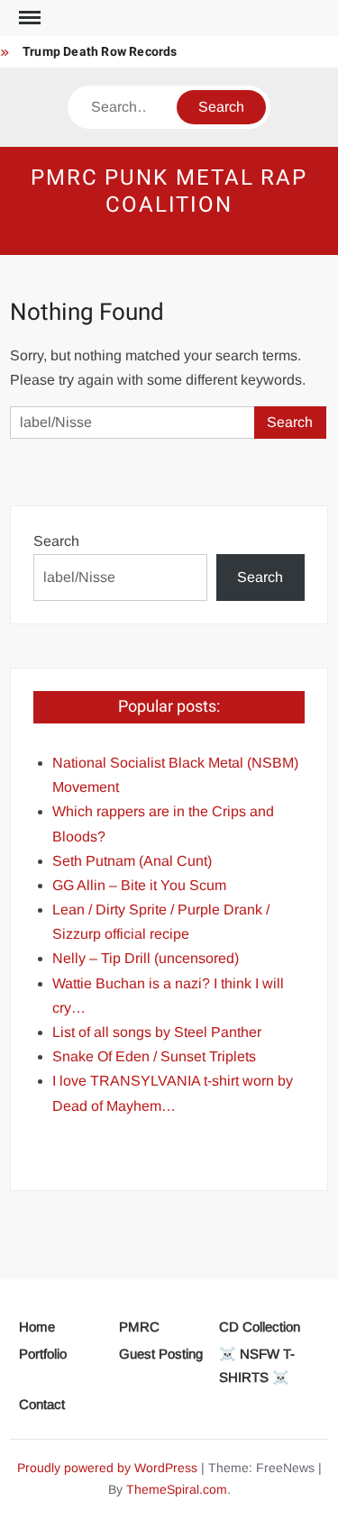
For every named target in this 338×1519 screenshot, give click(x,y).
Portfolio (43, 1353)
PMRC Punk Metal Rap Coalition (169, 191)
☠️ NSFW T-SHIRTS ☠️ (257, 1365)
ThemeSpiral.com (176, 1489)
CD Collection (259, 1326)
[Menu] (28, 18)
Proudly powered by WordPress (107, 1467)
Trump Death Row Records (100, 51)
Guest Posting (161, 1353)
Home (37, 1326)
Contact (42, 1404)
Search (56, 541)
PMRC (139, 1326)
